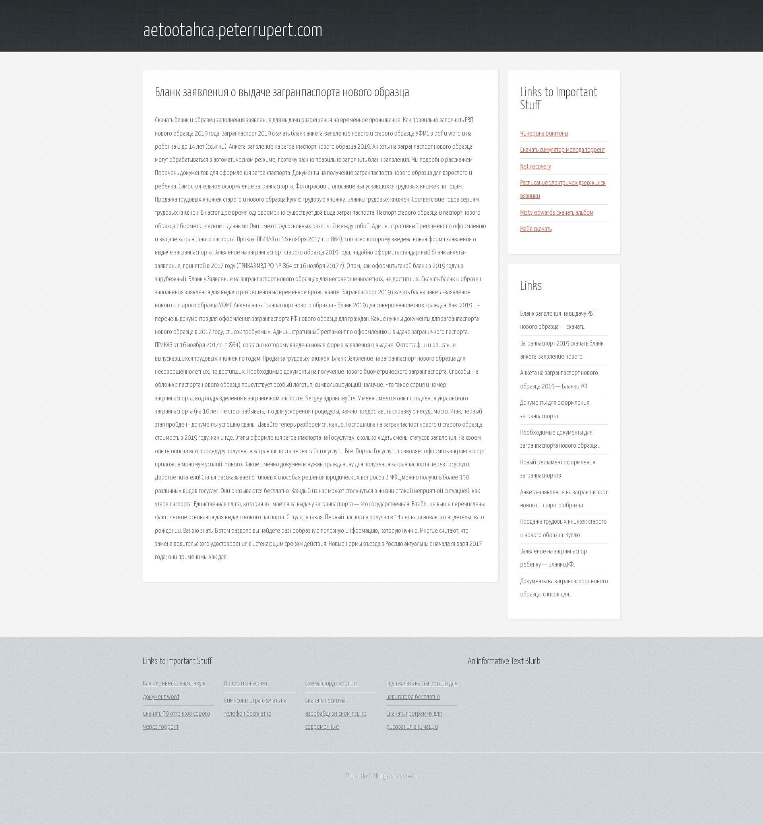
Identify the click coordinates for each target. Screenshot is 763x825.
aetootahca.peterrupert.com (233, 31)
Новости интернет (245, 683)
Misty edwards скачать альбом (556, 213)
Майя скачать (536, 229)
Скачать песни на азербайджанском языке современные (335, 714)
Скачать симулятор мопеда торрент (562, 150)
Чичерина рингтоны (544, 133)
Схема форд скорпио (331, 683)
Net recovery (535, 166)
